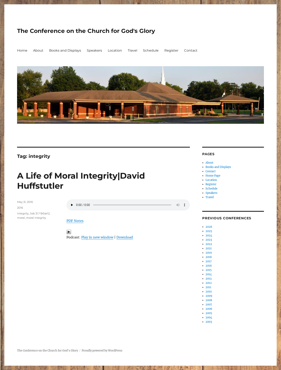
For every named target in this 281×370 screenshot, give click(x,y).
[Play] (128, 231)
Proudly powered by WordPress (102, 350)
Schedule (151, 50)
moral (21, 217)
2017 (209, 261)
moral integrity (36, 217)
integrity (23, 213)
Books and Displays (65, 50)
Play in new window (97, 237)
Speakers (94, 50)
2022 (209, 244)
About (38, 50)
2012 (209, 283)
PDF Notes (75, 221)
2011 (208, 287)
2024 (209, 235)
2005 (209, 313)
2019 (209, 252)
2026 (209, 227)
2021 (209, 248)
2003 (209, 322)
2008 (209, 300)
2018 (209, 257)
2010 (209, 291)
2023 (209, 240)
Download (124, 237)
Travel (132, 50)
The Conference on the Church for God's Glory (86, 30)
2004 (209, 317)
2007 (209, 304)
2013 (208, 278)
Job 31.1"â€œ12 (40, 213)
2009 (209, 296)
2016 (20, 207)
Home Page (213, 175)
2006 (209, 309)
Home (22, 50)
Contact (190, 50)
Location (115, 50)
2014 (209, 274)
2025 (209, 231)
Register (171, 50)
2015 (209, 270)
